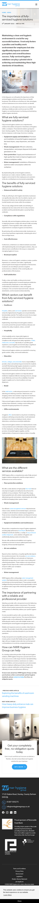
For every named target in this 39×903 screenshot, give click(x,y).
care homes (18, 311)
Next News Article (9, 701)
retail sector (9, 391)
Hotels (33, 340)
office (10, 415)
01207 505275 (13, 802)
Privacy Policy (19, 871)
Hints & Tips (20, 23)
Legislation (19, 876)
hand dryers (22, 530)
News (9, 12)
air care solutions (30, 556)
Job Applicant (19, 882)
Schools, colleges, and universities (12, 362)
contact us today (19, 677)
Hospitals (4, 311)
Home (4, 12)
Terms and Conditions (19, 868)
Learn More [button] (8, 895)
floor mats (28, 489)
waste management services (18, 508)
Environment (19, 874)
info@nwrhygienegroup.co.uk (18, 807)
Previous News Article (10, 690)
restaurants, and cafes (8, 342)
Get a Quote (18, 767)
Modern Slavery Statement (19, 879)
